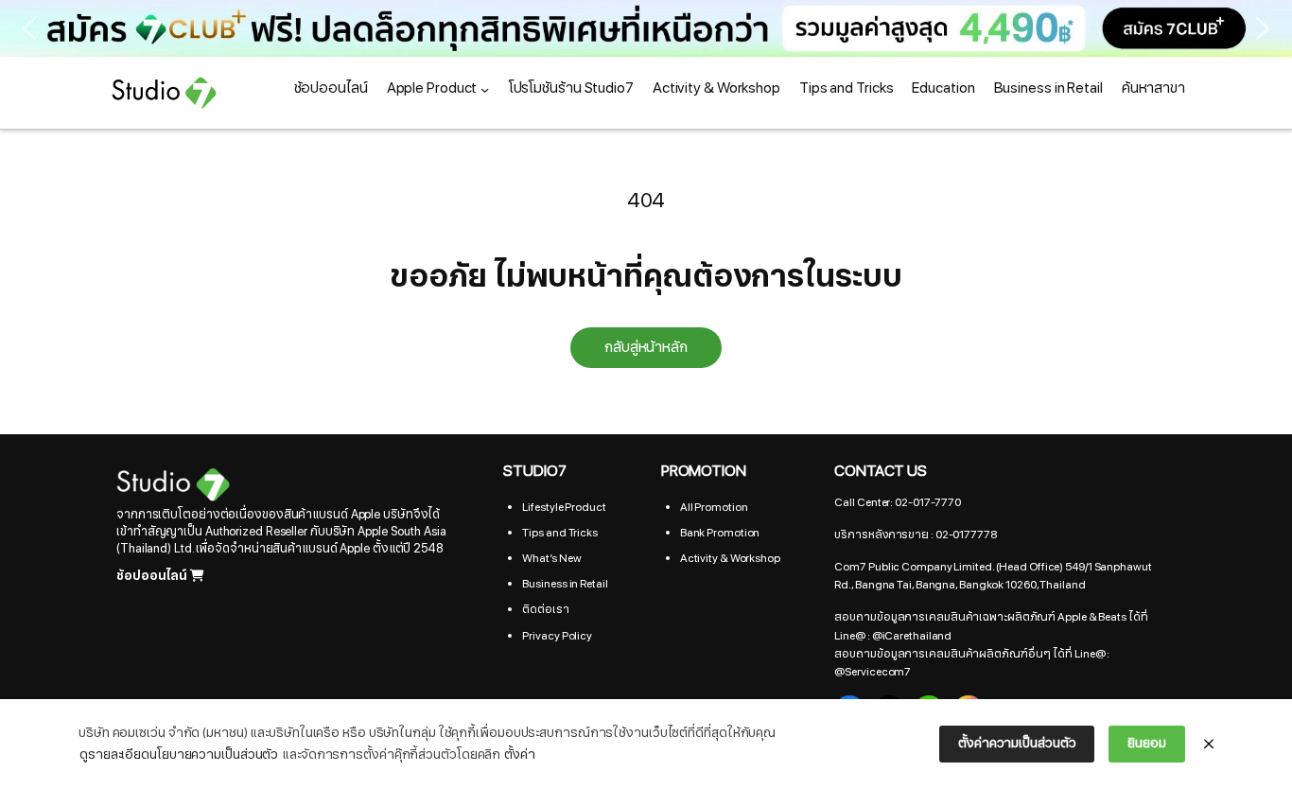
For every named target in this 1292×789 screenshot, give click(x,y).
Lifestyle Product (563, 507)
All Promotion (714, 507)
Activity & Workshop (730, 558)
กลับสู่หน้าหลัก (646, 347)
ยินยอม (1146, 743)
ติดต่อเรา (545, 609)
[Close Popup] (1208, 744)
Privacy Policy (557, 635)
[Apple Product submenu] (484, 88)
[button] (646, 28)
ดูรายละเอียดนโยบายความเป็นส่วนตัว (178, 754)
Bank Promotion (720, 532)
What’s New (551, 558)
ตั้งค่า (519, 754)
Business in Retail (564, 583)
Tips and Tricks (560, 532)
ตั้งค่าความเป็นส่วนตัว (1016, 743)
